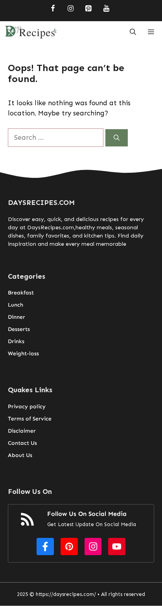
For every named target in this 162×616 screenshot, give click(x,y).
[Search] (116, 138)
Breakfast (21, 292)
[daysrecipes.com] (30, 32)
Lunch (15, 305)
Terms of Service (30, 418)
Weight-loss (23, 353)
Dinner (16, 317)
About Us (20, 455)
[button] (133, 32)
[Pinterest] (88, 9)
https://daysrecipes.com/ (66, 594)
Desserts (19, 329)
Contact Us (22, 443)
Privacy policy (27, 406)
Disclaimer (22, 431)
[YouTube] (106, 9)
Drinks (16, 341)
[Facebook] (52, 9)
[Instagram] (70, 9)
